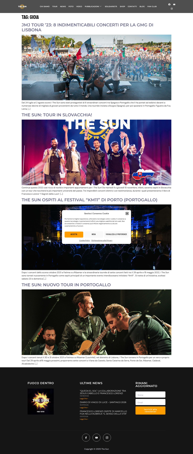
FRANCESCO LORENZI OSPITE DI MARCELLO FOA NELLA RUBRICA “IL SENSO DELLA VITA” (103, 412)
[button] (127, 213)
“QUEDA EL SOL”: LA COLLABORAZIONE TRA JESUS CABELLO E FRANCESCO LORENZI (103, 392)
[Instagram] (172, 9)
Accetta (74, 234)
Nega (94, 234)
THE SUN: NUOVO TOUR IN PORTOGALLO (66, 284)
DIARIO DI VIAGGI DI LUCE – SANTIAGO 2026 (103, 402)
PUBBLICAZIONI (92, 6)
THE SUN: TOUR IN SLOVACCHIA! (57, 114)
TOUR (54, 6)
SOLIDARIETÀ (111, 6)
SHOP (122, 6)
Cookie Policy (84, 240)
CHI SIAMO (44, 6)
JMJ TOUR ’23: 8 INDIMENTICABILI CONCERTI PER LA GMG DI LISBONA (87, 27)
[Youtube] (174, 4)
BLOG (142, 6)
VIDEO (79, 6)
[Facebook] (169, 4)
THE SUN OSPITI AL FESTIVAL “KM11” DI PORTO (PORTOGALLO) (89, 199)
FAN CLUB (152, 6)
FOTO (71, 6)
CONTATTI (132, 6)
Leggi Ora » (84, 398)
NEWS (63, 6)
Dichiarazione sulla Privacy (101, 240)
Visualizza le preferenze (116, 234)
